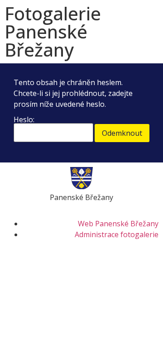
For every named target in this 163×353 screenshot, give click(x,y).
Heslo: (24, 120)
